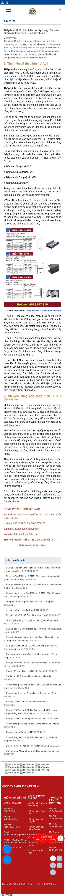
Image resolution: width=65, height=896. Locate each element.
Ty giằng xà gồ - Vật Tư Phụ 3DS (27, 610)
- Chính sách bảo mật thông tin (36, 828)
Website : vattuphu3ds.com (12, 825)
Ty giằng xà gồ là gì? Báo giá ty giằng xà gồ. (32, 615)
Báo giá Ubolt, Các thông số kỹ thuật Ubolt (31, 718)
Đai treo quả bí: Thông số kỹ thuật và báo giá (33, 746)
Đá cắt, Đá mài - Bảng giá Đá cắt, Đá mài (31, 671)
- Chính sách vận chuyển (36, 820)
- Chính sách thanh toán (37, 812)
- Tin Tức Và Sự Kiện (35, 851)
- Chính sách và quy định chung (37, 804)
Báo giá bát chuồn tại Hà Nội (25, 732)
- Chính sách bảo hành (36, 843)
